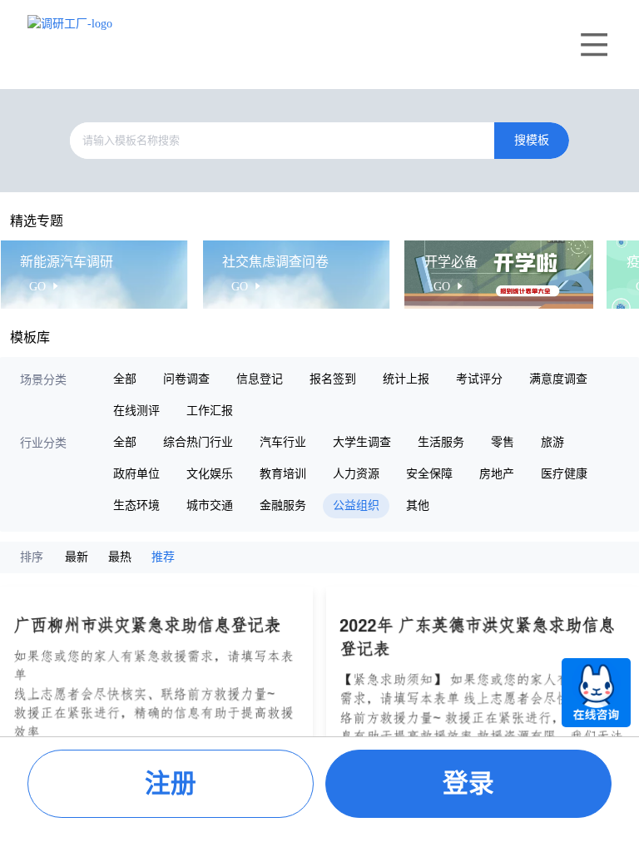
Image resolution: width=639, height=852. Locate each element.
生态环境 (136, 505)
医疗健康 (564, 474)
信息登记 (259, 379)
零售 (502, 442)
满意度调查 (558, 379)
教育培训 (283, 474)
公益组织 (356, 505)
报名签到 (333, 379)
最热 (119, 557)
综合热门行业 (198, 442)
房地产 (496, 474)
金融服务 (283, 505)
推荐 (163, 557)
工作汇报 (209, 410)
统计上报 (406, 379)
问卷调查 (186, 379)
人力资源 (356, 474)
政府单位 (136, 474)
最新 (76, 557)
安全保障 (429, 474)
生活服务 (441, 442)
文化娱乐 (209, 474)
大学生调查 (362, 442)
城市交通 (209, 505)
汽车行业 (283, 442)
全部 (124, 379)
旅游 (552, 442)
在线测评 (136, 410)
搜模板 (531, 140)
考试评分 (479, 379)
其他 (417, 505)
